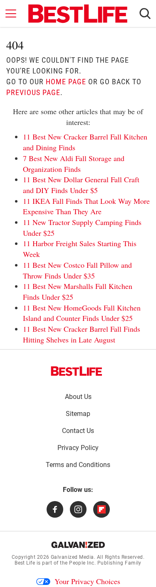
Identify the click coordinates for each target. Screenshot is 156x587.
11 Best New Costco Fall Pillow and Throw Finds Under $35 (77, 270)
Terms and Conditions (78, 465)
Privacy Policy (78, 448)
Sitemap (78, 414)
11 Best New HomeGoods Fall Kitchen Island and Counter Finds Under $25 (82, 313)
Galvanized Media (72, 557)
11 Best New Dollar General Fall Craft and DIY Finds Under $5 (81, 184)
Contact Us (78, 431)
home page (66, 81)
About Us (78, 397)
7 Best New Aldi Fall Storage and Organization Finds (73, 163)
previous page (33, 92)
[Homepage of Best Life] (76, 371)
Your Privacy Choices (87, 581)
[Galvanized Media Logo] (78, 544)
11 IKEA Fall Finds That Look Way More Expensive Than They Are (86, 206)
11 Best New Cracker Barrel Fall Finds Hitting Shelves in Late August (81, 334)
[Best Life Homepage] (78, 14)
